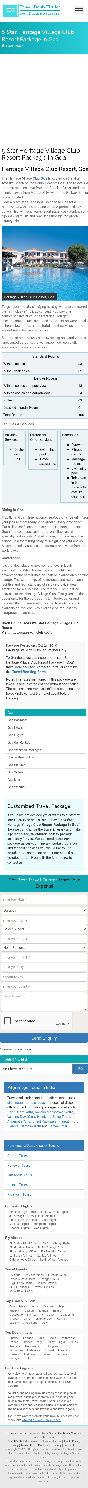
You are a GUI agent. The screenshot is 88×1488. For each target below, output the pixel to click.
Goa (10, 712)
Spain (52, 1338)
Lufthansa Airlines (20, 1255)
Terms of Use (28, 1445)
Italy (39, 1342)
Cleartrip (14, 1275)
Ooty (45, 1322)
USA (26, 1358)
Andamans (30, 1322)
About (66, 1441)
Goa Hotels (15, 727)
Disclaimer (44, 1445)
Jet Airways (16, 1216)
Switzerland (68, 1338)
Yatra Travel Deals (21, 1291)
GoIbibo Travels (47, 1283)
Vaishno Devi (43, 1318)
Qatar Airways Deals (22, 1259)
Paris (41, 1338)
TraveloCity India (44, 1287)
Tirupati (14, 1318)
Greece (27, 1342)
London (28, 1338)
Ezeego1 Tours (49, 1279)
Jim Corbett (49, 1314)
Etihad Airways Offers (23, 1251)
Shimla (56, 1310)
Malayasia (33, 1350)
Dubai (75, 1342)
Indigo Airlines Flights (54, 1212)
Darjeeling (67, 1314)
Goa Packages (18, 720)
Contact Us (70, 1445)
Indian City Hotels (16, 1433)
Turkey (50, 1342)
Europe (14, 1338)
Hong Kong (54, 1346)
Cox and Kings (34, 1275)
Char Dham (47, 1437)
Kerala (23, 1306)
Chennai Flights (19, 1228)
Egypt (62, 1342)
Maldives (30, 1354)
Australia (15, 1346)
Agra (35, 1306)
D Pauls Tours (57, 1275)
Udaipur (29, 1310)
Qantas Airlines (46, 1255)
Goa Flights (15, 734)
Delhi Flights (49, 1220)
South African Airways (54, 1259)
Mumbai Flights (19, 1224)
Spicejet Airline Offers (23, 1220)
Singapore (16, 1350)
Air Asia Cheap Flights (56, 1243)
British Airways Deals (51, 1247)
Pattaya (14, 1358)
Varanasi (48, 1306)
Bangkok (61, 1354)
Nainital (32, 1314)
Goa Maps (15, 779)
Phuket (49, 1350)
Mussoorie (16, 1314)
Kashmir (62, 1318)
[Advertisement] (44, 101)
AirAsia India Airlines (41, 1216)
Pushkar (14, 1310)
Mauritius (64, 1350)
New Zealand (33, 1346)
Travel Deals (13, 45)
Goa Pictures (16, 764)
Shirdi (27, 1318)
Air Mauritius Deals (21, 1247)
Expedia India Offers (22, 1279)
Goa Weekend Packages (24, 750)
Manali (43, 1310)
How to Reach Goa (20, 757)
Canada (14, 1354)
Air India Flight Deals (22, 1212)
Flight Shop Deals (20, 1283)
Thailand (45, 1354)
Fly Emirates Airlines (54, 1251)
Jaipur (62, 1306)
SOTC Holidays (19, 1287)
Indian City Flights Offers (42, 1433)
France (13, 1342)
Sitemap (56, 1445)
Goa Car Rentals (19, 742)
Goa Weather (16, 787)
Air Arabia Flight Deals (23, 1243)
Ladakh (14, 1322)
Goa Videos (15, 772)
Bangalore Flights (44, 1224)
